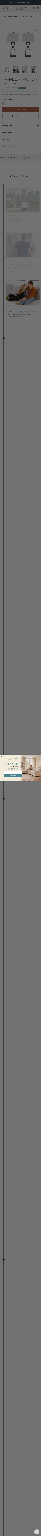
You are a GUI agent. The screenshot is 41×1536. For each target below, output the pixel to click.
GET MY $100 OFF (13, 775)
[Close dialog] (1, 757)
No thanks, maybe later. (12, 777)
